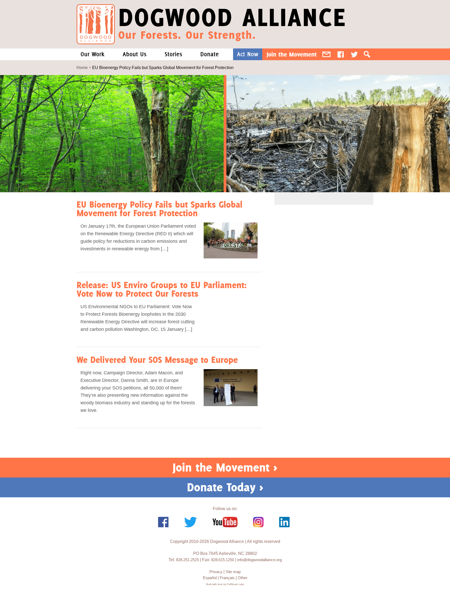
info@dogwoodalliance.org (259, 559)
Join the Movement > (225, 467)
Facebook (341, 54)
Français (227, 577)
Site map (233, 571)
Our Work (92, 54)
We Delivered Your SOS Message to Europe (157, 359)
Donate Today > (225, 487)
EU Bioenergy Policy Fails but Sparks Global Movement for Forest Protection (159, 209)
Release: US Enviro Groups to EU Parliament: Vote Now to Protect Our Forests (162, 289)
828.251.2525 (187, 559)
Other (242, 577)
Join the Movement (292, 54)
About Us (134, 54)
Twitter (354, 54)
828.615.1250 (222, 559)
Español (210, 577)
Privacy (215, 571)
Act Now (247, 54)
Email (326, 54)
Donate (209, 54)
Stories (173, 54)
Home (82, 67)
